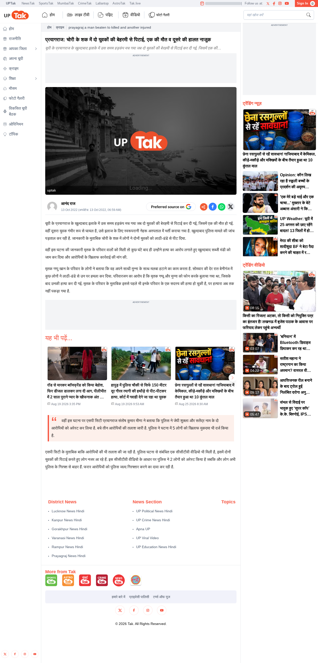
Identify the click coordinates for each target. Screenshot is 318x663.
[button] (77, 377)
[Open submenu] (36, 48)
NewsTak (28, 3)
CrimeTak (85, 3)
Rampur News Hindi (67, 547)
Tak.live (135, 3)
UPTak (11, 3)
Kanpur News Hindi (67, 520)
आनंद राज (68, 203)
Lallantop (102, 3)
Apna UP (143, 529)
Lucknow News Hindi (68, 511)
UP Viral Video (147, 538)
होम (52, 15)
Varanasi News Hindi (68, 538)
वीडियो (135, 15)
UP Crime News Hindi (153, 520)
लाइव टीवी (82, 15)
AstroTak (119, 3)
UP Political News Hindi (154, 511)
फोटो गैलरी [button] (162, 15)
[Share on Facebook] (213, 207)
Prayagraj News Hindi (68, 556)
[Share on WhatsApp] (222, 207)
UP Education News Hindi (156, 547)
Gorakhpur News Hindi (69, 529)
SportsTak (46, 3)
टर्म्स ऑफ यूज (161, 597)
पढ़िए (109, 15)
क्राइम (60, 27)
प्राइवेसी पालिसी (139, 597)
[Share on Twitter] (231, 207)
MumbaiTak (65, 3)
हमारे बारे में (118, 597)
